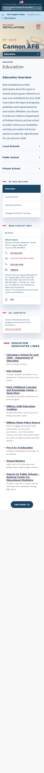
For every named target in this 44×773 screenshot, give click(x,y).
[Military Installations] (13, 27)
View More (22, 504)
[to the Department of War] (21, 2)
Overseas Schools (13, 205)
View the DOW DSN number (22, 258)
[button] (22, 8)
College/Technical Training (17, 213)
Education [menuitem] (9, 54)
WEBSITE (14, 270)
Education (10, 189)
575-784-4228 (16, 264)
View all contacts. (13, 329)
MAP (12, 299)
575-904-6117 (16, 253)
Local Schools (11, 197)
